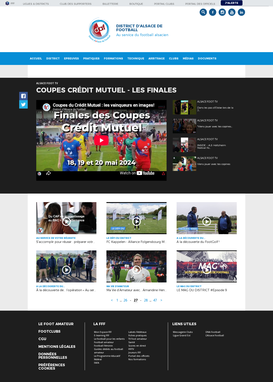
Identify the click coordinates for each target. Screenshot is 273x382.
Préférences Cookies (51, 366)
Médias (188, 58)
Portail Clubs (164, 4)
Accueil (36, 58)
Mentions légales (56, 346)
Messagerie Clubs (183, 332)
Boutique (136, 4)
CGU (42, 339)
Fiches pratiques (137, 335)
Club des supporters (75, 4)
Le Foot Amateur (56, 324)
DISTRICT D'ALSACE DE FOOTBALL (139, 28)
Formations (113, 58)
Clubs (174, 58)
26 (125, 300)
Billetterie (110, 4)
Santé (131, 342)
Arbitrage (156, 58)
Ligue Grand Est (181, 335)
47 (155, 300)
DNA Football (213, 332)
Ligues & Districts (36, 4)
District (53, 58)
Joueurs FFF (134, 352)
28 (146, 300)
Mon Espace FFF (103, 332)
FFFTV (131, 349)
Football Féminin (103, 345)
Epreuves (71, 58)
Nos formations (137, 359)
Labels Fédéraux (137, 332)
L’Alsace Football (215, 335)
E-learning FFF (101, 335)
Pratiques (91, 58)
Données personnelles (52, 356)
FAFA (96, 362)
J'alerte (231, 2)
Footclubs (49, 331)
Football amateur (104, 342)
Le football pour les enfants (109, 339)
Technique (135, 58)
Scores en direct (137, 345)
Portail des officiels (200, 4)
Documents (207, 58)
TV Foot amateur (137, 339)
